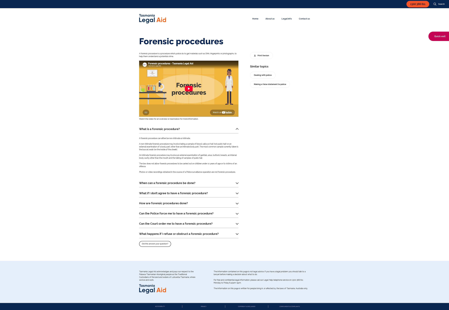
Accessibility (160, 306)
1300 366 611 (417, 4)
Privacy (203, 306)
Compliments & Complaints (289, 306)
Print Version (263, 55)
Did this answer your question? (155, 244)
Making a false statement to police (270, 84)
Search (441, 4)
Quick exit (439, 36)
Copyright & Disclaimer (246, 306)
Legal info (287, 18)
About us (270, 18)
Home (255, 18)
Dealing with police (263, 75)
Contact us (304, 18)
